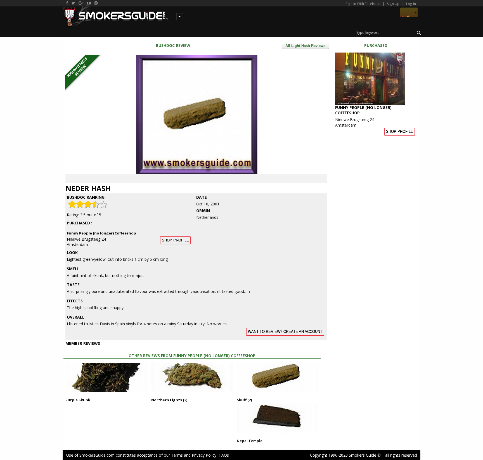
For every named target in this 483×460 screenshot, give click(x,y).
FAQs (224, 455)
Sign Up (393, 3)
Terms (177, 455)
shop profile (175, 240)
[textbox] (385, 32)
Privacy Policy (204, 455)
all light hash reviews (305, 46)
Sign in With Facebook (363, 3)
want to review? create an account (285, 332)
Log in (411, 3)
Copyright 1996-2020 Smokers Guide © (345, 455)
